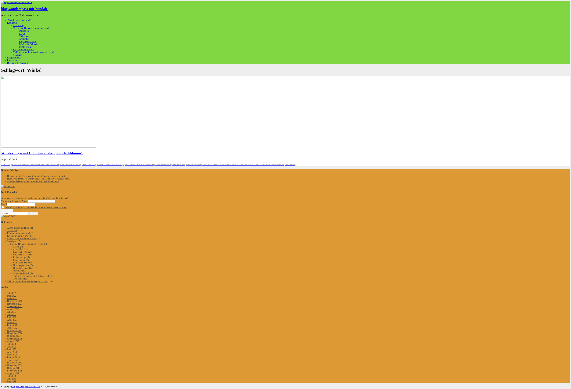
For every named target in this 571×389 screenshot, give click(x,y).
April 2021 (12, 320)
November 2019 (14, 365)
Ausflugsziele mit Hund (18, 228)
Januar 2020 (13, 360)
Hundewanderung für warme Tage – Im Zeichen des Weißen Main (38, 178)
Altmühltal (24, 39)
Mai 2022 (11, 295)
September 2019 (14, 370)
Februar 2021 (13, 325)
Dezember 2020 (14, 330)
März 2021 (12, 322)
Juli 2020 (11, 344)
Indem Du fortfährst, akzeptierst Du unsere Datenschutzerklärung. (35, 207)
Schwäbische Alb (21, 273)
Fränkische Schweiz (28, 44)
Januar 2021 (13, 328)
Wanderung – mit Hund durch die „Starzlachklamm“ (42, 153)
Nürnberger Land (21, 265)
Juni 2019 (11, 378)
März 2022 (12, 298)
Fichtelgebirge (25, 47)
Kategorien (12, 23)
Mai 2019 (11, 381)
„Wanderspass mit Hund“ (19, 20)
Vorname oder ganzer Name (14, 201)
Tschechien (24, 36)
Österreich (24, 31)
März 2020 (12, 354)
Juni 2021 (11, 314)
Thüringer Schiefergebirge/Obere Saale (31, 276)
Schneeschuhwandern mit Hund (22, 238)
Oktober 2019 (13, 368)
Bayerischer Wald (27, 41)
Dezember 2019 (14, 362)
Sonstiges (17, 55)
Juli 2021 (11, 312)
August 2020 (13, 341)
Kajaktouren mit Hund (23, 49)
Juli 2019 (11, 376)
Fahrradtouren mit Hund (18, 233)
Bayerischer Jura (21, 252)
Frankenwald (19, 260)
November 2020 (14, 333)
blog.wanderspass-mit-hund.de (24, 9)
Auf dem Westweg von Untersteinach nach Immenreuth (33, 181)
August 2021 (13, 309)
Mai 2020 (11, 349)
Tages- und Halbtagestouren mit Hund (31, 28)
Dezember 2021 (14, 301)
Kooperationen (14, 57)
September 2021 (14, 306)
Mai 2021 (11, 317)
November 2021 (14, 304)
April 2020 (12, 352)
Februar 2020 (13, 357)
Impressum (12, 60)
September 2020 (14, 338)
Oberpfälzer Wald (21, 268)
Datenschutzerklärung (17, 63)
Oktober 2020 (13, 336)
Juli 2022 (11, 293)
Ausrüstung (18, 25)
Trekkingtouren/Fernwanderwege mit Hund (33, 52)
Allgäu (22, 33)
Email (4, 204)
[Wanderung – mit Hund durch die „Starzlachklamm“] (48, 146)
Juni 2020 (11, 346)
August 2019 (13, 373)
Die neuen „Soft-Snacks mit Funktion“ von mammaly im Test (36, 176)
